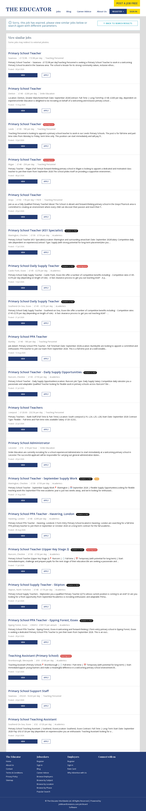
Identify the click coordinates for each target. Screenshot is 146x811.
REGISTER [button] (117, 11)
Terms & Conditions (14, 772)
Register (40, 761)
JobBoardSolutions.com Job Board (73, 804)
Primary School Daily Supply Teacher (34, 266)
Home (8, 761)
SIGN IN (133, 11)
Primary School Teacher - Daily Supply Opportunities (45, 372)
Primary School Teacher (24, 53)
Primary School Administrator (29, 443)
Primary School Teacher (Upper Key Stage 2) (38, 549)
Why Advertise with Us (77, 772)
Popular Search (43, 791)
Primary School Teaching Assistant (32, 719)
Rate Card (71, 769)
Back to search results (119, 23)
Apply (46, 75)
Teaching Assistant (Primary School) (33, 656)
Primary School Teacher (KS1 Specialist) (35, 230)
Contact (9, 769)
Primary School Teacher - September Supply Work (42, 478)
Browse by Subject (45, 780)
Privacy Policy (12, 776)
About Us (102, 11)
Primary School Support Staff (28, 691)
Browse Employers (45, 776)
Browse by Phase (44, 787)
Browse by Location (45, 784)
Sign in (39, 765)
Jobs (58, 11)
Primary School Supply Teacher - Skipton (36, 585)
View (23, 75)
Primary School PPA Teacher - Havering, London (41, 514)
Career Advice (84, 11)
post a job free (127, 3)
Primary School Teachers (25, 407)
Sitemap (9, 780)
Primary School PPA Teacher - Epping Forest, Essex (43, 620)
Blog (68, 11)
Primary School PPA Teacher (27, 337)
